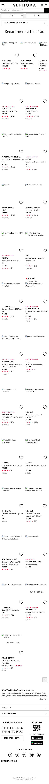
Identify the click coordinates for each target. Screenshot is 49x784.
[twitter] (17, 757)
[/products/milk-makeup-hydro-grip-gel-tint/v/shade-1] (29, 50)
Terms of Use (20, 779)
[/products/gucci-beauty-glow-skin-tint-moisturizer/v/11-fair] (13, 594)
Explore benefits (12, 738)
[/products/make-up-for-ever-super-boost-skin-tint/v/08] (36, 194)
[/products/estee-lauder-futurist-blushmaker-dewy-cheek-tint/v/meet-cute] (13, 498)
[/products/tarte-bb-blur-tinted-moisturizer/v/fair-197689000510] (36, 346)
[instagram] (24, 757)
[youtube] (31, 757)
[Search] (46, 10)
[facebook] (10, 757)
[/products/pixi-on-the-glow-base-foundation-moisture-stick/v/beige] (36, 243)
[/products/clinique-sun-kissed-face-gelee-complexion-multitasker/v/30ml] (36, 498)
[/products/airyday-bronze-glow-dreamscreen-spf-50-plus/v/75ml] (36, 144)
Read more (43, 699)
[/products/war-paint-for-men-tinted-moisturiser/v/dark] (36, 546)
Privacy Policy (29, 779)
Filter (36, 16)
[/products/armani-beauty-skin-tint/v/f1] (13, 194)
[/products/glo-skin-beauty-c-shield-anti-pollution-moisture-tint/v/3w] (36, 293)
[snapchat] (38, 757)
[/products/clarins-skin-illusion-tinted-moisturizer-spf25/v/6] (36, 450)
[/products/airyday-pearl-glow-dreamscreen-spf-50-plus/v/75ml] (13, 243)
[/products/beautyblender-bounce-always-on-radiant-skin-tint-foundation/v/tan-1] (13, 346)
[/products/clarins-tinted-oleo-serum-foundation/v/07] (13, 450)
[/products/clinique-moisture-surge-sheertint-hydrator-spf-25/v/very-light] (36, 399)
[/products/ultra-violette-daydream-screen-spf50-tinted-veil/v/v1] (13, 293)
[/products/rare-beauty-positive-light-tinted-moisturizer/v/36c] (13, 399)
